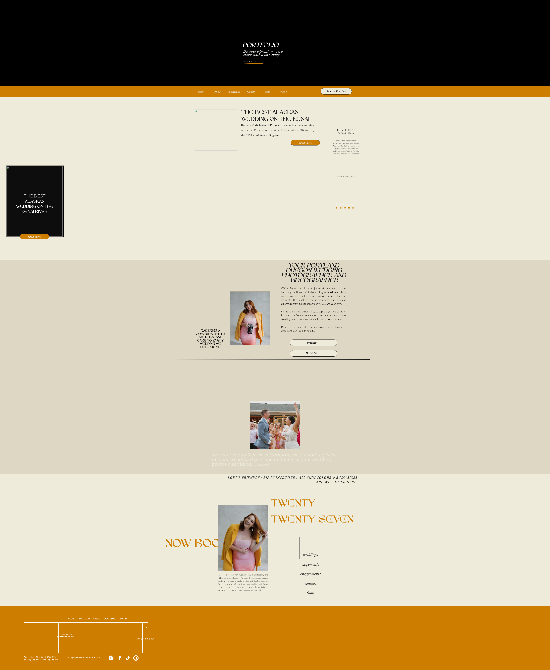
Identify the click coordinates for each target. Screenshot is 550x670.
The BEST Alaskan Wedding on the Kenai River (275, 119)
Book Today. (258, 590)
